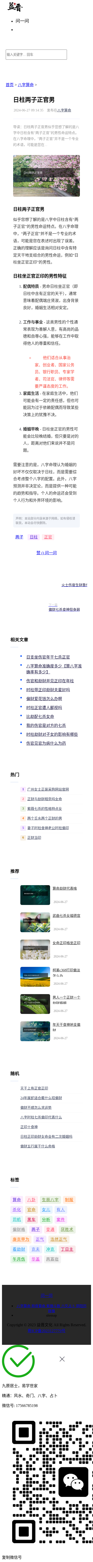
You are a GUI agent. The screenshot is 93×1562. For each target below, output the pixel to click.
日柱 (34, 537)
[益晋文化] (31, 10)
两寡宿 (52, 1259)
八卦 (31, 1200)
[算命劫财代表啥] (35, 895)
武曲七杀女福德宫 (66, 916)
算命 (17, 1200)
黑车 (31, 1220)
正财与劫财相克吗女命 (44, 799)
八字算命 (26, 85)
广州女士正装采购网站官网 (48, 789)
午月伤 (19, 1259)
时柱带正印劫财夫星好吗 (48, 690)
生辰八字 (50, 1200)
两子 (19, 537)
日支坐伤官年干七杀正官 (48, 657)
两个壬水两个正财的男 (44, 818)
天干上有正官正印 (34, 1088)
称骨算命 (38, 1306)
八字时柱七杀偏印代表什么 (41, 1117)
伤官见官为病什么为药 (46, 743)
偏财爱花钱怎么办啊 (44, 699)
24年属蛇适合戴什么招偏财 (41, 1098)
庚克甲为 (21, 1239)
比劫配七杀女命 (40, 717)
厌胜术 (67, 1229)
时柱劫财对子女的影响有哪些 (52, 734)
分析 (46, 1220)
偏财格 (19, 1229)
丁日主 (67, 1249)
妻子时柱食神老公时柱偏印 (48, 828)
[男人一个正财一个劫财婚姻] (35, 1004)
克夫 (35, 1249)
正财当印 (34, 838)
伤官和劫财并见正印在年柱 (50, 681)
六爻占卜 (68, 1306)
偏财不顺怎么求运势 (36, 1108)
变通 (50, 1229)
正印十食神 (29, 1127)
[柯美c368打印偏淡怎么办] (35, 977)
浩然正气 (58, 1239)
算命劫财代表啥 (65, 888)
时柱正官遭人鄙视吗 (44, 708)
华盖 (35, 1259)
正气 (40, 1239)
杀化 (17, 1210)
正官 (48, 537)
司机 (17, 1220)
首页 (10, 85)
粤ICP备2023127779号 (46, 1331)
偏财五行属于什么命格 (37, 1146)
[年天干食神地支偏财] (35, 1031)
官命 (31, 1210)
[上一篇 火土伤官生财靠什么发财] (29, 582)
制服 (69, 1200)
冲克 (50, 1249)
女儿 (46, 1210)
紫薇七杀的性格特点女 (44, 809)
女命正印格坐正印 (66, 943)
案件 (61, 1220)
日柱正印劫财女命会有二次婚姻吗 (46, 1136)
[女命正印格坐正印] (35, 949)
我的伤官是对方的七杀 (46, 725)
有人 (61, 1210)
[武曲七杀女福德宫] (35, 922)
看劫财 (19, 1249)
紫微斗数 (53, 1306)
